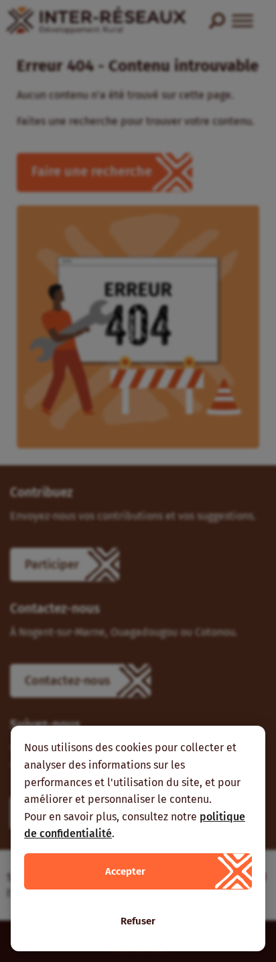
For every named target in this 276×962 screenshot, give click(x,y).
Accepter (125, 871)
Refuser (138, 921)
